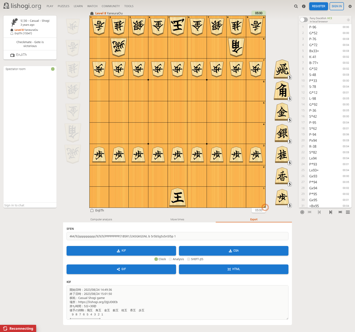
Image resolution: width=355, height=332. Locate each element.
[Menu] (348, 212)
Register (318, 6)
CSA (236, 250)
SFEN (70, 229)
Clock (162, 259)
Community (111, 6)
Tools (129, 6)
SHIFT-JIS (197, 259)
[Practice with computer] (302, 212)
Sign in (337, 6)
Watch (92, 6)
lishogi (26, 5)
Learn (78, 6)
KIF (124, 250)
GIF (123, 269)
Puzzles (63, 6)
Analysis (178, 259)
